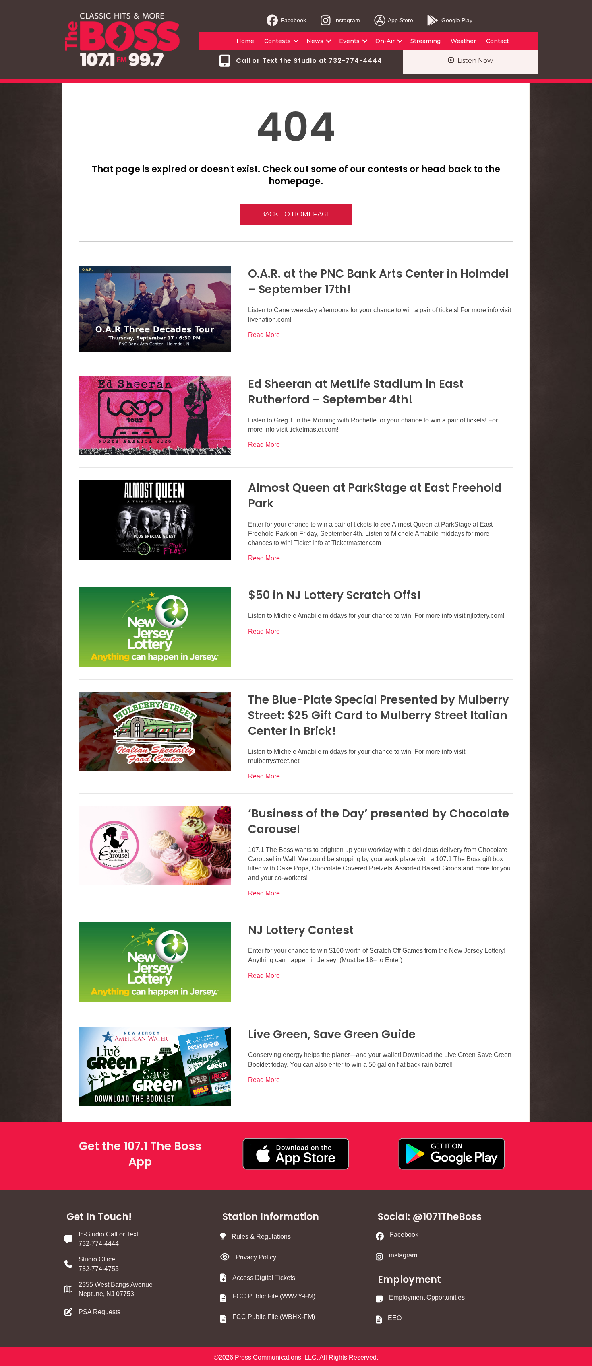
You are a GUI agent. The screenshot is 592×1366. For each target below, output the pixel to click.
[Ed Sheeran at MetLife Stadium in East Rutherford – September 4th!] (155, 415)
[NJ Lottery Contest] (155, 961)
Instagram (346, 20)
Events (349, 41)
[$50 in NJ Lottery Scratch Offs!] (155, 626)
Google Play (456, 20)
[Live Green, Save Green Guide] (155, 1065)
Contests (277, 41)
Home (245, 41)
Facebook (292, 20)
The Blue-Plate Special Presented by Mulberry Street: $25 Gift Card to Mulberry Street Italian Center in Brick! (378, 715)
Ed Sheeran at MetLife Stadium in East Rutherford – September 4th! (356, 391)
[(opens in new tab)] (295, 1153)
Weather (463, 41)
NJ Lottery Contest (301, 930)
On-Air (385, 41)
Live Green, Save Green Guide (332, 1034)
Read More (264, 334)
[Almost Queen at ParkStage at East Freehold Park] (155, 519)
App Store (400, 20)
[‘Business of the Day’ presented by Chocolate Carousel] (155, 844)
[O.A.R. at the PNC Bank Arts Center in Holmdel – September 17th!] (155, 308)
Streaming (425, 41)
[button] (296, 41)
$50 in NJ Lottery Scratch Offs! (334, 595)
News (314, 41)
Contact (497, 41)
